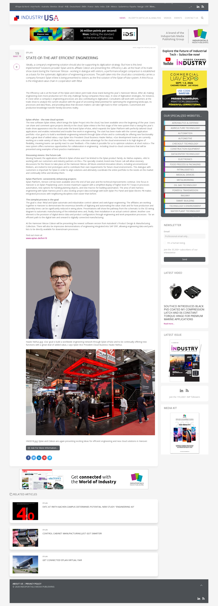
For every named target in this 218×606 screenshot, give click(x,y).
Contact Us (191, 17)
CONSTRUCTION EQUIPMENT (185, 148)
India (102, 6)
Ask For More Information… (44, 447)
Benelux (53, 6)
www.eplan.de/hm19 (36, 238)
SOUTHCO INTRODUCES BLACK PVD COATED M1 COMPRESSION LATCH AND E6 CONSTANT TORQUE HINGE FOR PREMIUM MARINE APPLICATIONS (184, 312)
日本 (108, 6)
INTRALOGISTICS (185, 169)
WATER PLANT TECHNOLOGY (185, 211)
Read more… (169, 323)
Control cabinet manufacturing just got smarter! (72, 533)
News (122, 17)
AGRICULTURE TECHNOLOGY (185, 128)
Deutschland (75, 6)
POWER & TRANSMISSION (185, 190)
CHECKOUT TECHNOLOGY (185, 143)
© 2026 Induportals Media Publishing (33, 586)
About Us (18, 583)
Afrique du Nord (22, 6)
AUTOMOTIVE (185, 138)
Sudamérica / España (127, 6)
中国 (66, 6)
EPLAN (29, 52)
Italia (97, 6)
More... (153, 6)
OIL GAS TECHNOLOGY (185, 185)
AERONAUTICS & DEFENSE (185, 122)
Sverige (140, 6)
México (114, 6)
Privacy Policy (33, 583)
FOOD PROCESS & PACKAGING (185, 164)
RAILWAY (185, 195)
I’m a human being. (176, 242)
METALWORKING (185, 179)
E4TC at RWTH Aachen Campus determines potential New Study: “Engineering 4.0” (88, 506)
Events (178, 17)
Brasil (61, 6)
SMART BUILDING (185, 200)
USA (146, 6)
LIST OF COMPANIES (23, 589)
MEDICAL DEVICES (185, 174)
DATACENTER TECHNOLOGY (185, 154)
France (90, 6)
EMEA (84, 6)
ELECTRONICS (185, 159)
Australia (45, 6)
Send (184, 259)
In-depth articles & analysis (144, 17)
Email (167, 231)
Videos (167, 17)
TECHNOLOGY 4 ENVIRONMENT (185, 205)
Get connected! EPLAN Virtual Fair (62, 560)
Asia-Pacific (35, 6)
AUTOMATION (185, 133)
